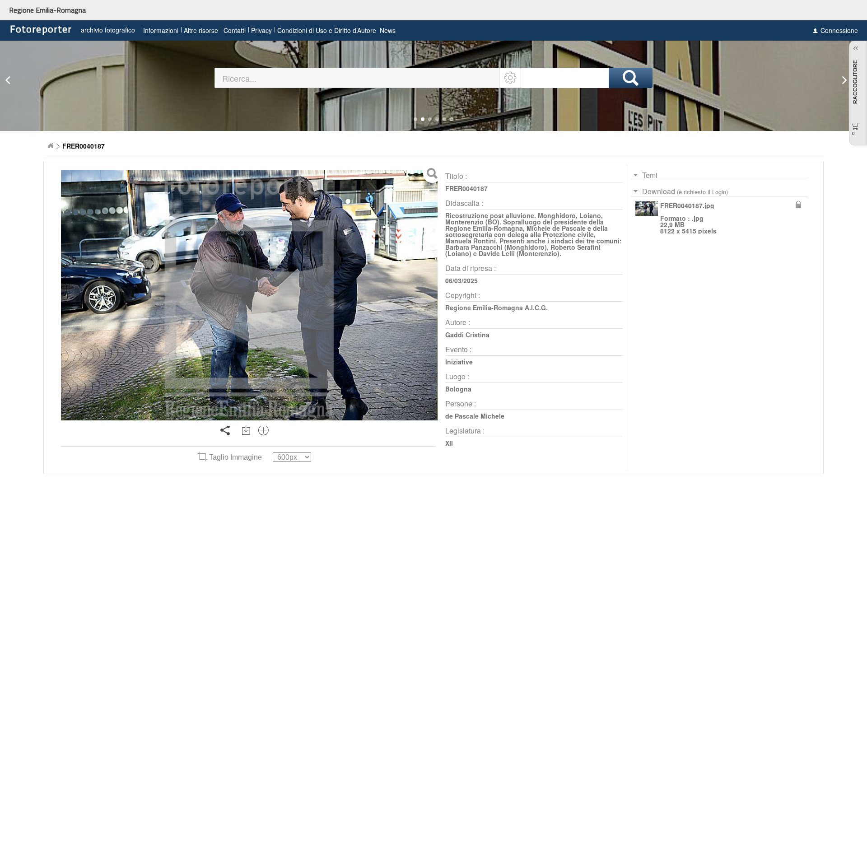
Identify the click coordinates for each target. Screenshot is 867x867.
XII (449, 442)
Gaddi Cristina (467, 334)
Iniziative (459, 361)
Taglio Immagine (235, 457)
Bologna (458, 388)
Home (50, 145)
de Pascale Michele (474, 415)
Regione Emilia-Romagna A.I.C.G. (496, 307)
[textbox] (357, 78)
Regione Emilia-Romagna (47, 10)
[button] (415, 119)
